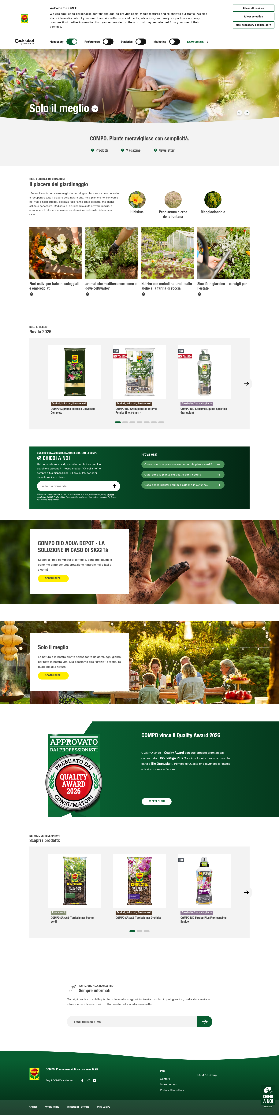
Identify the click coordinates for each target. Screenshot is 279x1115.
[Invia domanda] (114, 486)
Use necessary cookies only (253, 25)
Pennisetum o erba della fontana (173, 215)
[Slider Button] (239, 112)
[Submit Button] (204, 1021)
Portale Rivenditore (172, 1090)
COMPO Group (207, 1075)
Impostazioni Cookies (78, 1107)
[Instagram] (88, 1080)
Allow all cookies (253, 8)
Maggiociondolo (213, 212)
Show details (195, 41)
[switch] (108, 42)
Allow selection (253, 16)
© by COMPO (103, 1107)
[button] (118, 422)
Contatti (165, 1078)
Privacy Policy (52, 1107)
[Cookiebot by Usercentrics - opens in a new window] (24, 42)
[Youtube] (94, 1080)
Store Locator (168, 1084)
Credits (33, 1107)
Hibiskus (136, 212)
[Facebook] (82, 1080)
